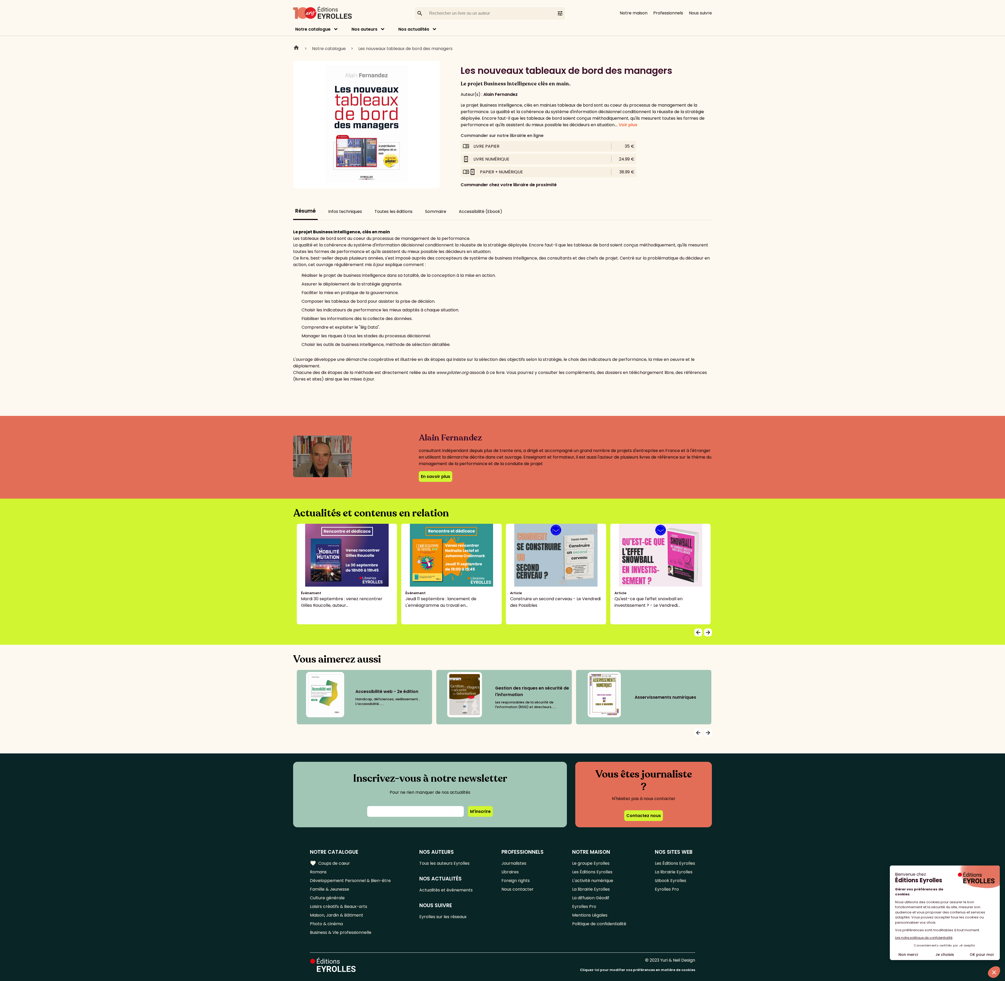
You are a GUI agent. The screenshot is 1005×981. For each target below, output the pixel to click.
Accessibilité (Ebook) (480, 211)
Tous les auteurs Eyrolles (444, 863)
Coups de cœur (330, 863)
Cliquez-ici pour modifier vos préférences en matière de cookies (637, 970)
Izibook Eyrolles (670, 881)
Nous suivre (700, 13)
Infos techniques (345, 211)
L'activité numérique (592, 881)
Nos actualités (413, 29)
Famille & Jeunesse (329, 889)
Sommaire (435, 211)
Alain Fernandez (500, 94)
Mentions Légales (589, 915)
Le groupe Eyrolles (591, 863)
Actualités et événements (446, 890)
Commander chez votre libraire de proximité (509, 185)
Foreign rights (515, 881)
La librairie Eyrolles (591, 889)
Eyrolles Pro (584, 906)
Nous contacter (517, 889)
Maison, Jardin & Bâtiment (336, 915)
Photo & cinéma (326, 924)
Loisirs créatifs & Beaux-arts (338, 906)
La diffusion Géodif (590, 898)
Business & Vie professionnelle (340, 932)
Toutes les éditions (393, 211)
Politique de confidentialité (599, 924)
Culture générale (327, 898)
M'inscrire (480, 811)
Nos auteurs (364, 29)
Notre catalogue (313, 29)
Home (296, 48)
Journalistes (513, 863)
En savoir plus (435, 476)
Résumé (305, 210)
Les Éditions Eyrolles (592, 872)
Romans (318, 872)
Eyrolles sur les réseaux (443, 917)
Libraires (510, 872)
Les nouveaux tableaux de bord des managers (405, 49)
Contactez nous (643, 816)
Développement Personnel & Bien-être (350, 881)
